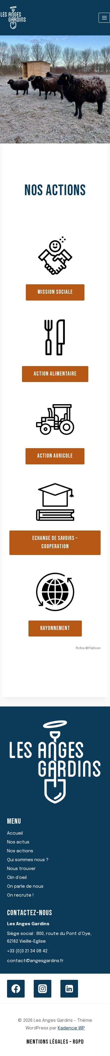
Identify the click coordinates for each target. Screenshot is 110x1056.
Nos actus (18, 842)
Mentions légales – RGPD (55, 1041)
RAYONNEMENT (55, 628)
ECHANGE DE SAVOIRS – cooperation (55, 542)
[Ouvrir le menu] (104, 17)
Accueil (15, 833)
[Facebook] (16, 989)
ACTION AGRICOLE (55, 456)
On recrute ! (20, 895)
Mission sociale (55, 292)
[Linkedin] (69, 989)
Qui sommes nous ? (27, 860)
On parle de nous (25, 886)
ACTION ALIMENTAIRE (55, 374)
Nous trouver (21, 868)
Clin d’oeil (17, 877)
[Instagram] (42, 989)
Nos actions (20, 851)
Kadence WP (71, 1028)
